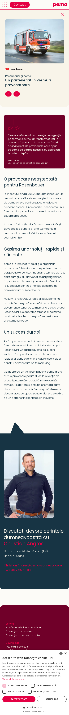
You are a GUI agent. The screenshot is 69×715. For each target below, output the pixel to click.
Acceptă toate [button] (19, 699)
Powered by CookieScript (35, 711)
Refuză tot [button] (52, 699)
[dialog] (34, 682)
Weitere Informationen (13, 679)
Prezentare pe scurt (17, 646)
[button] (4, 4)
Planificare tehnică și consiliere (23, 627)
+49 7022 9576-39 (17, 570)
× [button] (65, 653)
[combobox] (61, 653)
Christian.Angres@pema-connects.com (33, 565)
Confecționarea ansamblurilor (23, 635)
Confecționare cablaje (19, 631)
